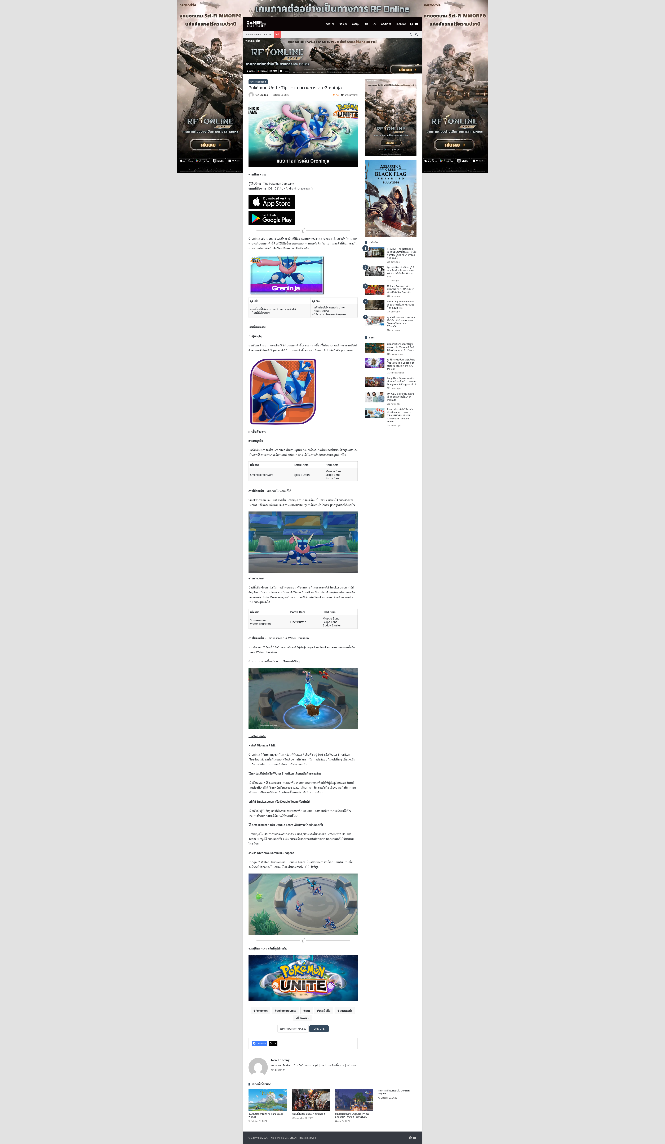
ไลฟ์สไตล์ (330, 24)
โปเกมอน (303, 1018)
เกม (374, 24)
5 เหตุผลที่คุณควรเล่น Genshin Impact (394, 1092)
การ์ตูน (355, 24)
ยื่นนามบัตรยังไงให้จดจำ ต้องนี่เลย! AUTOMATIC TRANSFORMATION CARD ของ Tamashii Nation (400, 415)
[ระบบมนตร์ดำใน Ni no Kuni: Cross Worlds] (268, 1100)
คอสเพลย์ (386, 24)
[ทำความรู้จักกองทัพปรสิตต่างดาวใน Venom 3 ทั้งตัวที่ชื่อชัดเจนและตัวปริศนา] (374, 348)
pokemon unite (286, 1010)
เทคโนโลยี (401, 24)
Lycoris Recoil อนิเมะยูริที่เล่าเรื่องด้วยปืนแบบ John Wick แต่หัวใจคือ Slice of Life (400, 272)
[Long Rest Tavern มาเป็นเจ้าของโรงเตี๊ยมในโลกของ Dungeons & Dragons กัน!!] (374, 382)
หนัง (366, 24)
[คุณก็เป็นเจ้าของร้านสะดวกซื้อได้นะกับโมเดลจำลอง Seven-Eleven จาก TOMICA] (374, 321)
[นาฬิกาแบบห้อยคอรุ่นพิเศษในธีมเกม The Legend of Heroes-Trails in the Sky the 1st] (374, 363)
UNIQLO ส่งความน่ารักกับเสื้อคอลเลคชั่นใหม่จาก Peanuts (401, 396)
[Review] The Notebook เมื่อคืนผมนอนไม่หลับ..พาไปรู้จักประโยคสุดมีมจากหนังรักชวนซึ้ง (401, 253)
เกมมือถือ (324, 1010)
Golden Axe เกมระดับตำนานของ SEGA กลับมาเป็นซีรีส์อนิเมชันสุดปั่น (400, 289)
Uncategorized (258, 81)
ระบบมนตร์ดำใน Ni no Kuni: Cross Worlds (266, 1115)
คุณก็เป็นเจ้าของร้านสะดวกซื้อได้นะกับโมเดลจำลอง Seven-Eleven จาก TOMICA (401, 322)
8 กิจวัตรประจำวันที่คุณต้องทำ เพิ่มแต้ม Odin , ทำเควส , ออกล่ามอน (352, 1115)
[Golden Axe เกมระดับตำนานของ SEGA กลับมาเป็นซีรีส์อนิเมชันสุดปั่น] (374, 290)
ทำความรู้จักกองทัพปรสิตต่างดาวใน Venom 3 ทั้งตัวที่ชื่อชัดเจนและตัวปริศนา (401, 347)
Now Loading (261, 94)
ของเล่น (343, 24)
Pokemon (261, 1010)
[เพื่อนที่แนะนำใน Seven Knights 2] (311, 1100)
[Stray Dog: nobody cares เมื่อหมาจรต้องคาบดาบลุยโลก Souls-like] (374, 305)
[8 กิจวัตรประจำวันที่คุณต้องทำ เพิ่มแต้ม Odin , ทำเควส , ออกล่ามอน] (354, 1100)
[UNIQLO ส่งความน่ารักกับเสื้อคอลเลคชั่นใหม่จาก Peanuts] (374, 397)
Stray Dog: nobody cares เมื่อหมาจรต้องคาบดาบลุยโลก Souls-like (400, 304)
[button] (332, 56)
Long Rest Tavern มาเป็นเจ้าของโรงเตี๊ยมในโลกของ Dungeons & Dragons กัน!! (401, 381)
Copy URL (319, 1029)
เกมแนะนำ (345, 1010)
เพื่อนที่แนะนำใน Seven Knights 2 (308, 1114)
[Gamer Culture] (256, 24)
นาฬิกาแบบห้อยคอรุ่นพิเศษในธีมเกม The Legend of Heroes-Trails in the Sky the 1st (401, 364)
